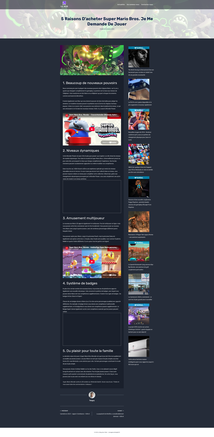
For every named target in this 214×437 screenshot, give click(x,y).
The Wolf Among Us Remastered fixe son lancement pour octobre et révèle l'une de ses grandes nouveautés (141, 72)
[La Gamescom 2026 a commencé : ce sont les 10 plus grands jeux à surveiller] (141, 284)
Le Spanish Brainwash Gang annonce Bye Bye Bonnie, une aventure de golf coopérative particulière (140, 267)
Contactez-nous (147, 4)
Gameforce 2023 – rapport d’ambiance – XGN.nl (75, 412)
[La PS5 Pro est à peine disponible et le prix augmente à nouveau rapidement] (141, 89)
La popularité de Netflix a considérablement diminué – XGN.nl (110, 413)
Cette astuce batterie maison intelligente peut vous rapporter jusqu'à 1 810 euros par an (141, 362)
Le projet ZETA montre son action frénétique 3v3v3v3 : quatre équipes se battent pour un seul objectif (140, 329)
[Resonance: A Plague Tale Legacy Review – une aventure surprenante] (141, 221)
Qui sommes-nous (133, 4)
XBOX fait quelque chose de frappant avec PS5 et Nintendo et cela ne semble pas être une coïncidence (140, 169)
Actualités (121, 4)
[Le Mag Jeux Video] (64, 4)
